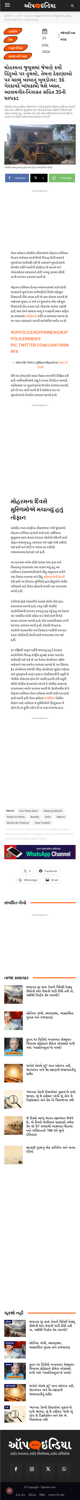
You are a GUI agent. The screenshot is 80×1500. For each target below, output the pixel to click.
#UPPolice (22, 332)
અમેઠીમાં (49, 698)
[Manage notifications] (9, 1490)
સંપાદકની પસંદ (18, 56)
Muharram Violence (18, 822)
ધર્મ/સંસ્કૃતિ (11, 1385)
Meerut (61, 816)
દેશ (11, 40)
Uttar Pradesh (42, 822)
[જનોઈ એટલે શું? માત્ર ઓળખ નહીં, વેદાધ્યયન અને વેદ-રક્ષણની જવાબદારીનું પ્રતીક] (13, 1073)
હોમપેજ (8, 15)
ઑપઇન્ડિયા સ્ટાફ (67, 36)
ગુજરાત (9, 1364)
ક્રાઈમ (18, 15)
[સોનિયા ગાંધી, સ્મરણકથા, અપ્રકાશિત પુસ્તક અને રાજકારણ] (13, 1020)
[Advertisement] (40, 449)
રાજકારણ (10, 1342)
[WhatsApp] (64, 1469)
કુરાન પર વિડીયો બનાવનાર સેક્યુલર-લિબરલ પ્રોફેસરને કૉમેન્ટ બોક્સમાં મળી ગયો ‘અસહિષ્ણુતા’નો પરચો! (50, 1043)
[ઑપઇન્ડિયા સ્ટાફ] (59, 36)
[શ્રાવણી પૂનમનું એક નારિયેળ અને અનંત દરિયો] (13, 1155)
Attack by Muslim (53, 810)
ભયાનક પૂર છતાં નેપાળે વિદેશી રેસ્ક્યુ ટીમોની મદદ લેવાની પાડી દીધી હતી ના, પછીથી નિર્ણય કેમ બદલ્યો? (50, 991)
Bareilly (35, 816)
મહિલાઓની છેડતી (54, 577)
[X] (48, 1469)
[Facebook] (15, 1469)
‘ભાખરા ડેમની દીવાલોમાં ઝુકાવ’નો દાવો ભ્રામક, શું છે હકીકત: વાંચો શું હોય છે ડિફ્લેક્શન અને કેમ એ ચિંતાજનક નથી (51, 1096)
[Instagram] (32, 1469)
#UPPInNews (46, 332)
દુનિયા (8, 1321)
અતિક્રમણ (31, 316)
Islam (48, 816)
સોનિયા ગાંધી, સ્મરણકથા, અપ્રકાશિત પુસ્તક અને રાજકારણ (49, 1015)
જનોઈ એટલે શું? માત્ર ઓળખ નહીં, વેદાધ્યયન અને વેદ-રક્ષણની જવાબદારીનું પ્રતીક (51, 1069)
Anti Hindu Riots (28, 810)
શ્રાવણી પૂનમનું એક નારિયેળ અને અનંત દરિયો (50, 1149)
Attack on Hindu (16, 816)
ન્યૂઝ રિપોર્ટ (16, 48)
